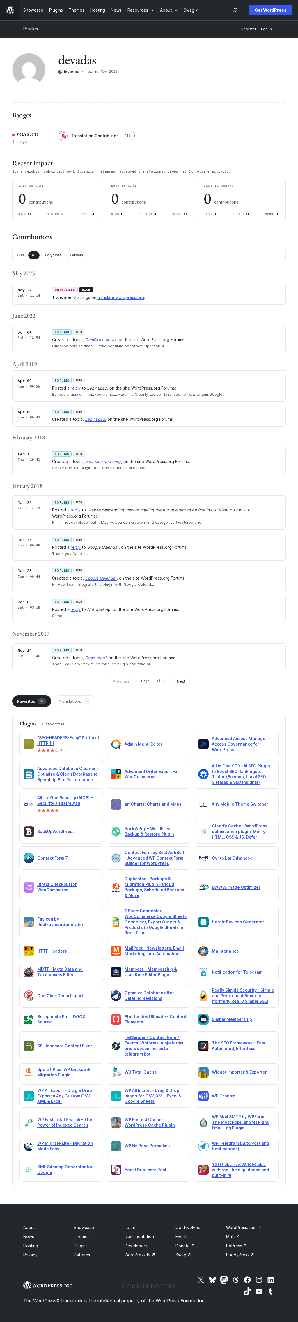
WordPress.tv (140, 1254)
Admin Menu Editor (143, 743)
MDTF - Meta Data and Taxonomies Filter (60, 972)
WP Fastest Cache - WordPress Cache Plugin (150, 1122)
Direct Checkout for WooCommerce (57, 887)
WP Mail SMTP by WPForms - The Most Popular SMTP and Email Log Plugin (240, 1122)
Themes (82, 1236)
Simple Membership (232, 1019)
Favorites (30, 701)
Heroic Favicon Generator (238, 921)
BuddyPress (240, 1254)
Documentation (139, 1236)
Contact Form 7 (52, 857)
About (29, 1227)
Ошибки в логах (100, 339)
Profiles (30, 28)
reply (76, 387)
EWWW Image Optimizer (236, 887)
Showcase (84, 1227)
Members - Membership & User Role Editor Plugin (151, 972)
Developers (136, 1245)
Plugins (81, 1245)
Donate (185, 1245)
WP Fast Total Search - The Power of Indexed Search (64, 1122)
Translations (73, 701)
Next (181, 681)
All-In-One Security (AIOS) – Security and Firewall (65, 800)
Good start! (95, 657)
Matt (233, 1236)
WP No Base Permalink (147, 1145)
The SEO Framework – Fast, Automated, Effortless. (239, 1045)
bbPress (236, 1245)
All (34, 255)
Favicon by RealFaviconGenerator (60, 921)
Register (248, 29)
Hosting (30, 1245)
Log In (266, 29)
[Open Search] (235, 10)
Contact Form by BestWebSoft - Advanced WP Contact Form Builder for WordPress (155, 858)
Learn (130, 1227)
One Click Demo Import (60, 995)
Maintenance (225, 950)
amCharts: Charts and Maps (153, 804)
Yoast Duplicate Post (145, 1169)
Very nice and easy (103, 461)
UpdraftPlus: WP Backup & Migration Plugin (63, 1072)
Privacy (30, 1254)
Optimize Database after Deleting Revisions (149, 995)
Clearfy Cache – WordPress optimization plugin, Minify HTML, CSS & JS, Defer (239, 831)
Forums (76, 255)
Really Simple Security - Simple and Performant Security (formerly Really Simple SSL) (243, 996)
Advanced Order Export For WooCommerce (152, 774)
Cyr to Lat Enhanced (232, 857)
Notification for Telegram (237, 971)
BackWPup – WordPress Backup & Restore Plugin (149, 831)
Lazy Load (95, 419)
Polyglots (53, 255)
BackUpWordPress (56, 831)
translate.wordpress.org (120, 297)
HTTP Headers (52, 950)
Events (182, 1236)
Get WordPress (271, 10)
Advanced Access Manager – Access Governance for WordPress (241, 744)
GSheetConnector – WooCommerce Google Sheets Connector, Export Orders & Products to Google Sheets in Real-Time (156, 921)
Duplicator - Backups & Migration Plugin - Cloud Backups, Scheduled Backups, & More (155, 887)
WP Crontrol (224, 1095)
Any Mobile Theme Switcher (240, 804)
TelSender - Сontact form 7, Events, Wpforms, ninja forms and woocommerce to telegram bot (154, 1045)
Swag (183, 1254)
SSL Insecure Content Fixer (64, 1045)
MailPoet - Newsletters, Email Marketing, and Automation (154, 951)
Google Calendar (101, 578)
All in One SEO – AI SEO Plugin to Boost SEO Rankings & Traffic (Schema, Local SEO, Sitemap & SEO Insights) (241, 774)
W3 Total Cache (141, 1071)
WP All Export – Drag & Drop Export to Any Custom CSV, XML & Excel (64, 1096)
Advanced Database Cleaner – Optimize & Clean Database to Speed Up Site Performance (68, 774)
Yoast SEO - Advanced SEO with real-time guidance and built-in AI (240, 1170)
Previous (121, 681)
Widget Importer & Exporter (239, 1071)
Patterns (82, 1254)
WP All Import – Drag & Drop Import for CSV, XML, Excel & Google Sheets (153, 1096)
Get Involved (188, 1227)
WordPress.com (243, 1227)
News (28, 1236)
